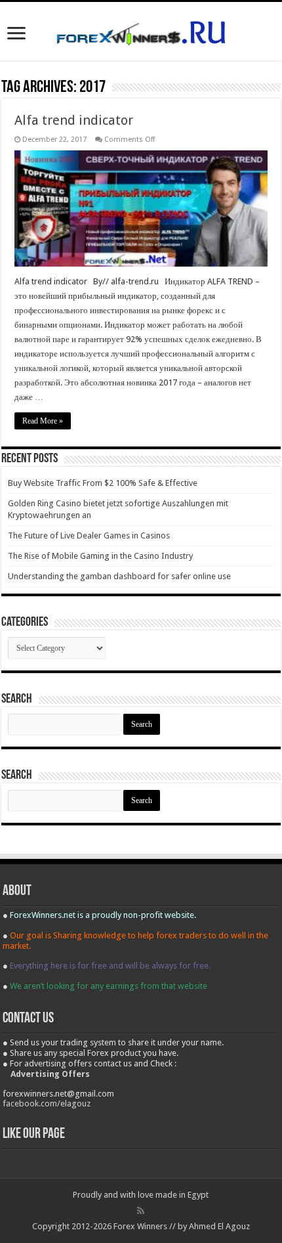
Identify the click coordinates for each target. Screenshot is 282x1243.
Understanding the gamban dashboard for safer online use (119, 576)
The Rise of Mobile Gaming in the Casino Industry (100, 556)
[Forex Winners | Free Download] (141, 31)
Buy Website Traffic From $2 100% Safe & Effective (102, 483)
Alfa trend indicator (73, 120)
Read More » (42, 420)
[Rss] (141, 1211)
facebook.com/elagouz (47, 1103)
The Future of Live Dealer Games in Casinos (89, 535)
